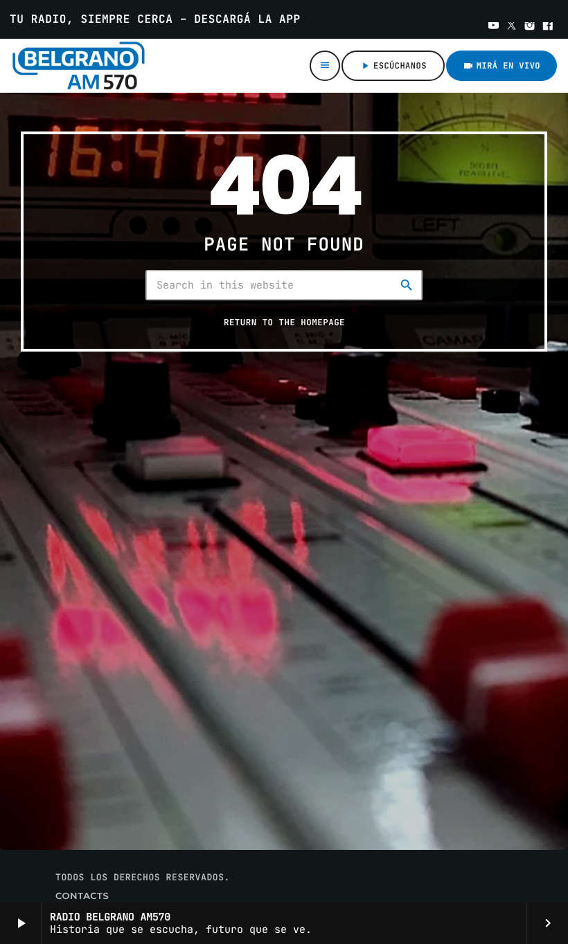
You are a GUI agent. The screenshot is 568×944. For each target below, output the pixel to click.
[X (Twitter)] (511, 27)
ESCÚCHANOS (393, 65)
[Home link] (90, 66)
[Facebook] (547, 27)
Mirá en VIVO (501, 65)
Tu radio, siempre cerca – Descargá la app (155, 19)
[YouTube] (493, 27)
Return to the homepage (284, 322)
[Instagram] (529, 27)
